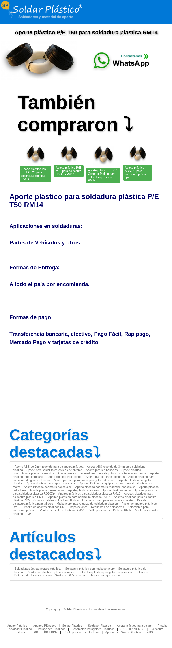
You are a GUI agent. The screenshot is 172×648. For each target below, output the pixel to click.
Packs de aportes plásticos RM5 (45, 507)
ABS (150, 632)
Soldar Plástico (72, 625)
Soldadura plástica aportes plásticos (38, 568)
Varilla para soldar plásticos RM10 (62, 510)
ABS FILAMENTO (132, 629)
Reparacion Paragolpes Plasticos (92, 629)
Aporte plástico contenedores (76, 473)
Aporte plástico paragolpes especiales (51, 483)
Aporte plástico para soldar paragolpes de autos (85, 480)
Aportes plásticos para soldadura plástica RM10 (89, 493)
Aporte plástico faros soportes (105, 476)
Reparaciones (79, 507)
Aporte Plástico (17, 625)
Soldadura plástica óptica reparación (51, 572)
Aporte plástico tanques (83, 490)
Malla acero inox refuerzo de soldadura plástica (87, 503)
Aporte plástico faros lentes (64, 476)
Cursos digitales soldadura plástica (56, 500)
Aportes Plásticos (44, 625)
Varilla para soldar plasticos (81, 632)
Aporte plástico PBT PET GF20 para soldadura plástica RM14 (35, 174)
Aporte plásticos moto (116, 490)
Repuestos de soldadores (107, 507)
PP (36, 632)
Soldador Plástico (99, 625)
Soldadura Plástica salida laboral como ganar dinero (88, 575)
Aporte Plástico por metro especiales (48, 487)
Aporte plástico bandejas (102, 470)
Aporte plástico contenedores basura (122, 473)
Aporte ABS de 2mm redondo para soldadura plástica (49, 466)
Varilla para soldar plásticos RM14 (110, 510)
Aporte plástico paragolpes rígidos (101, 483)
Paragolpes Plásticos (51, 629)
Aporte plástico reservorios (47, 490)
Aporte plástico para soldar (134, 625)
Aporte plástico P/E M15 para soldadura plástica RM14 (68, 171)
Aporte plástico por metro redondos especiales (105, 487)
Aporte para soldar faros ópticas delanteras (54, 470)
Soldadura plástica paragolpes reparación (105, 572)
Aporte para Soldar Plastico (123, 632)
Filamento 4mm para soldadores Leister (107, 500)
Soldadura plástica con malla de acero (90, 568)
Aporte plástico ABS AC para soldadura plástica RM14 (136, 172)
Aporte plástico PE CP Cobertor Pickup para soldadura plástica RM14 (102, 175)
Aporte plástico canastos (38, 473)
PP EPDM (51, 632)
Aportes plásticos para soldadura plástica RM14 (79, 497)
